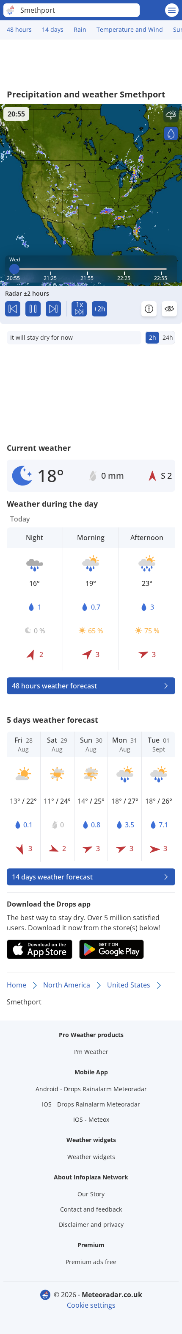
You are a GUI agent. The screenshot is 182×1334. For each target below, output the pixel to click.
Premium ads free (91, 1262)
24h (168, 337)
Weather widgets (91, 1157)
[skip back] (12, 308)
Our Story (91, 1194)
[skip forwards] (53, 308)
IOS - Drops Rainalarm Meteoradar (91, 1104)
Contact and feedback (91, 1209)
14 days (52, 29)
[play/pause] (33, 308)
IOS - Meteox (91, 1119)
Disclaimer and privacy (91, 1224)
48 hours (19, 29)
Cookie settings (91, 1305)
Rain (80, 29)
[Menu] (172, 10)
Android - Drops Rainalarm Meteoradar (91, 1089)
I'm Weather (91, 1052)
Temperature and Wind (130, 29)
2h (152, 337)
